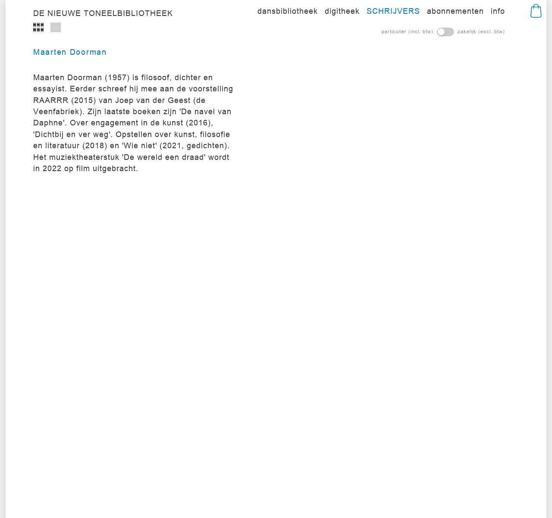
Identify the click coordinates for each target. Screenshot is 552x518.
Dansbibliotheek (287, 11)
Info (498, 11)
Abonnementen (455, 11)
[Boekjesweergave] (38, 27)
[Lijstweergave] (55, 27)
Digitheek (342, 11)
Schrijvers (393, 11)
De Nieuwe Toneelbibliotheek (103, 13)
